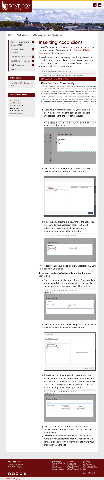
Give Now (70, 468)
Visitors (54, 464)
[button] (8, 17)
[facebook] (9, 473)
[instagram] (13, 473)
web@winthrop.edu (16, 113)
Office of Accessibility (74, 469)
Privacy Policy (88, 463)
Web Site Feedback (90, 468)
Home (11, 35)
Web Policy (15, 69)
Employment (71, 464)
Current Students (58, 469)
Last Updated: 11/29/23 (10, 479)
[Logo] (16, 6)
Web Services (23, 35)
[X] (17, 473)
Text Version (87, 464)
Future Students (57, 461)
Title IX (85, 469)
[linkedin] (24, 473)
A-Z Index (86, 461)
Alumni (54, 466)
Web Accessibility (89, 466)
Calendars (70, 461)
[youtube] (21, 473)
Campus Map (71, 463)
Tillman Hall (17, 103)
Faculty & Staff (57, 468)
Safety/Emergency (73, 466)
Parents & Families (58, 463)
